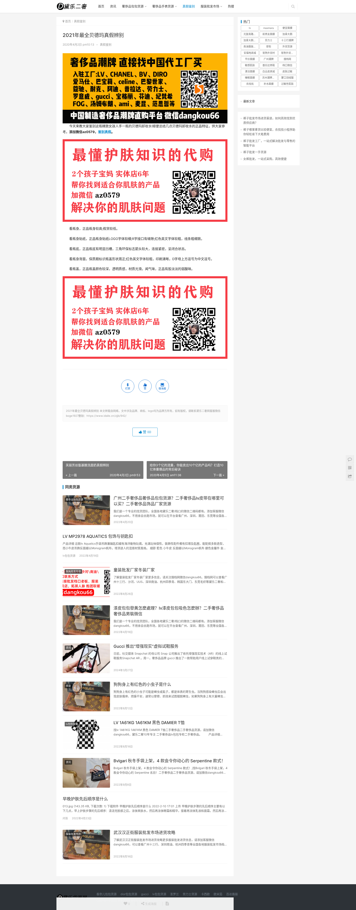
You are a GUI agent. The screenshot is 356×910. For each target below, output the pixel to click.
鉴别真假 (104, 132)
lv (250, 28)
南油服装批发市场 (251, 46)
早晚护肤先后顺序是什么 (85, 799)
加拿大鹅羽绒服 (251, 40)
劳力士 (268, 40)
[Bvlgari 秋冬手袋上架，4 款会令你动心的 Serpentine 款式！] (86, 773)
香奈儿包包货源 (106, 894)
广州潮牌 (269, 59)
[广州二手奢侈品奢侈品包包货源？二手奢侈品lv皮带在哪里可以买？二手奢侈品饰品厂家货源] (86, 510)
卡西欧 (205, 894)
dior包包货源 (129, 894)
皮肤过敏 (287, 71)
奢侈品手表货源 (163, 6)
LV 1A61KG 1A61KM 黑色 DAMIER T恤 (149, 722)
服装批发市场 (210, 6)
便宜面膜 (287, 28)
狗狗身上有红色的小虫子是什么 (142, 684)
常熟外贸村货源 (288, 52)
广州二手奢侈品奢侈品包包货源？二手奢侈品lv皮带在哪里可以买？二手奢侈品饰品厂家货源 (169, 501)
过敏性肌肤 (287, 83)
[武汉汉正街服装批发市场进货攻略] (86, 844)
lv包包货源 (69, 555)
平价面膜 (250, 59)
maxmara (268, 28)
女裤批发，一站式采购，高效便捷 (265, 159)
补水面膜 (269, 83)
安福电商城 (250, 52)
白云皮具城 (268, 71)
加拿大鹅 (287, 34)
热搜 (231, 6)
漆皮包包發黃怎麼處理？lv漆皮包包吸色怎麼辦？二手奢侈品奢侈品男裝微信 (169, 611)
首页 (101, 6)
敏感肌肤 (250, 65)
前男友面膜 (268, 34)
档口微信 (287, 65)
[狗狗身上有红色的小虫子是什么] (86, 696)
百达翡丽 (232, 894)
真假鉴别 (189, 6)
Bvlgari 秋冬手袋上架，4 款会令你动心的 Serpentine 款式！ (169, 760)
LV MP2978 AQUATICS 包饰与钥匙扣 (98, 536)
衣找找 (250, 83)
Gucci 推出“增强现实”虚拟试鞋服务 (146, 646)
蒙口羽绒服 (287, 77)
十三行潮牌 (287, 40)
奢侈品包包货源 (133, 6)
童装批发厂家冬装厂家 (134, 570)
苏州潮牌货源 (269, 77)
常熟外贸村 (268, 52)
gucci (145, 894)
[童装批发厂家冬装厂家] (86, 582)
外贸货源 (287, 46)
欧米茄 (218, 894)
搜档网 (287, 59)
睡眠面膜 (250, 77)
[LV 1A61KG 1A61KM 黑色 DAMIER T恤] (86, 734)
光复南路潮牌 (251, 34)
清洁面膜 (250, 71)
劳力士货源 (190, 894)
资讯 (113, 6)
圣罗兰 (174, 894)
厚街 (268, 46)
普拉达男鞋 (268, 65)
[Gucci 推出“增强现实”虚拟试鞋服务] (86, 658)
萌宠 (68, 685)
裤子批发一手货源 (254, 152)
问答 (65, 818)
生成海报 (150, 903)
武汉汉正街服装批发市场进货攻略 (144, 832)
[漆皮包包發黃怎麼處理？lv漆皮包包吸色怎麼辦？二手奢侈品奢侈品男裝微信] (86, 620)
